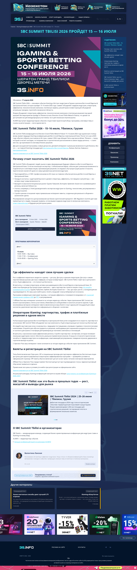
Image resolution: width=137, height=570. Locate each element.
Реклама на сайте (58, 547)
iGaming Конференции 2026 (23, 475)
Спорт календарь (55, 17)
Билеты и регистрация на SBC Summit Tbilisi (114, 72)
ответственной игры (20, 203)
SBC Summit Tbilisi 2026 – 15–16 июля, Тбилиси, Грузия (113, 44)
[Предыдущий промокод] (3, 527)
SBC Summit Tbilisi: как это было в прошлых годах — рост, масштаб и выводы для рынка (114, 79)
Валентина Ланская (33, 453)
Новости (29, 17)
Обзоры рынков (41, 17)
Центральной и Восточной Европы (55, 148)
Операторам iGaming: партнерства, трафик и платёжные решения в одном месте (113, 64)
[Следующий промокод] (134, 527)
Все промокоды (128, 538)
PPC (37, 297)
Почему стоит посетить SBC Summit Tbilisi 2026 (113, 50)
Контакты (81, 547)
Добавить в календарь (35, 229)
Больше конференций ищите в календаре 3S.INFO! (32, 442)
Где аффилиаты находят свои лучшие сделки (113, 56)
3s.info (84, 560)
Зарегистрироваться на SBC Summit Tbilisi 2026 (30, 153)
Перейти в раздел (110, 104)
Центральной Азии (20, 150)
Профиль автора (90, 464)
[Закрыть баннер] (135, 568)
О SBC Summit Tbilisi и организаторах (111, 86)
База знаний (62, 21)
